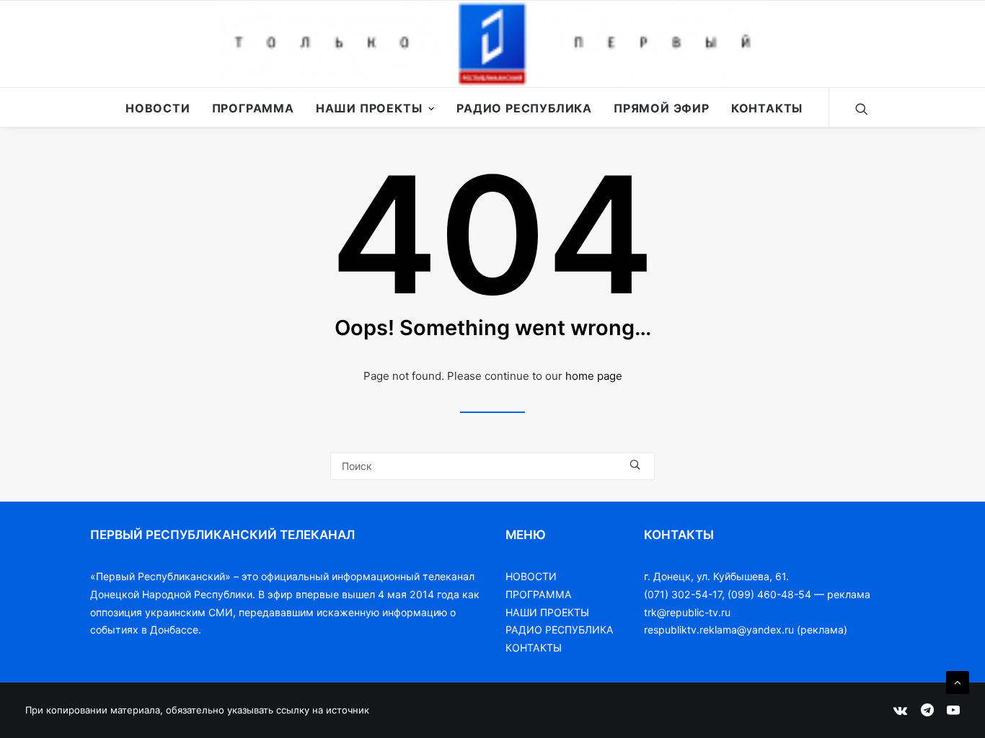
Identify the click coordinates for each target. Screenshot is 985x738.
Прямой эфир (662, 108)
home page (593, 376)
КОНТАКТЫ (533, 647)
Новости (157, 108)
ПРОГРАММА (538, 594)
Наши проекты (369, 108)
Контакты (767, 108)
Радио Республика (524, 108)
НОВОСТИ (531, 576)
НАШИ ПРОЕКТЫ (547, 612)
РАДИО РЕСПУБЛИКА (559, 629)
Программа (253, 108)
